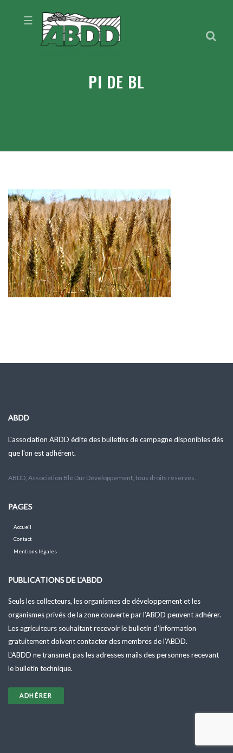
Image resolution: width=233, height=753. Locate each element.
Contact (23, 539)
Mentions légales (35, 551)
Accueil (22, 527)
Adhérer (36, 695)
